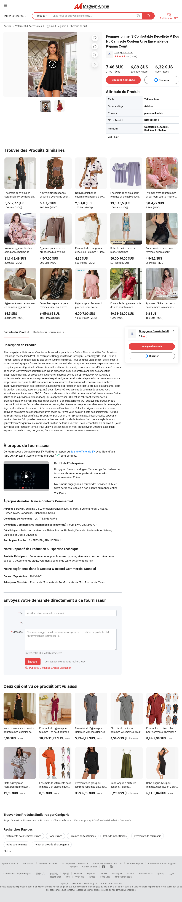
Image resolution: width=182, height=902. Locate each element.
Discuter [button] (164, 80)
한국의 (160, 873)
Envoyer (33, 662)
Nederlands (55, 876)
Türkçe (92, 876)
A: (22, 622)
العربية (171, 873)
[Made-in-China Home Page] (91, 6)
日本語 (66, 873)
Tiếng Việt (105, 876)
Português (117, 873)
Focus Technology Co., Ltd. (89, 883)
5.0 (143, 336)
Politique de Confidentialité (75, 863)
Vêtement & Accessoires (28, 26)
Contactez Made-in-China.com (107, 863)
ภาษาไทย (79, 876)
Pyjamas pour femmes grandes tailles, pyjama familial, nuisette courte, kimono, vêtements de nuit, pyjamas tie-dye (54, 250)
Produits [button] (40, 15)
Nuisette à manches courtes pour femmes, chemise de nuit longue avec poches (19, 731)
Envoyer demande (123, 80)
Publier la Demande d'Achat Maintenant (48, 667)
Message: (18, 632)
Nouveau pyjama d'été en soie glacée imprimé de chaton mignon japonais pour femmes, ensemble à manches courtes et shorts (19, 250)
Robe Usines (55, 836)
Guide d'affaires (89, 866)
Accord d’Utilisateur (48, 863)
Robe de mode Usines (115, 836)
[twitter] (111, 866)
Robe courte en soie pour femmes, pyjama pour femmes (159, 250)
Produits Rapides (135, 863)
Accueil (7, 26)
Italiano (130, 873)
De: (21, 613)
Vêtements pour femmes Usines (23, 836)
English (27, 873)
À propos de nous (9, 863)
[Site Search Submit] (148, 16)
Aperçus (73, 866)
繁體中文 (53, 873)
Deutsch (104, 873)
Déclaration (28, 863)
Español (91, 873)
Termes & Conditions (126, 889)
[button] (5, 6)
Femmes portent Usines (83, 836)
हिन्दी (68, 876)
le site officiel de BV (83, 451)
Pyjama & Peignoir (56, 26)
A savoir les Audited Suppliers (162, 863)
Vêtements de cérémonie (147, 836)
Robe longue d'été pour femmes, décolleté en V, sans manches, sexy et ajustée (161, 786)
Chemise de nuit (78, 26)
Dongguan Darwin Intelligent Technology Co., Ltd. (124, 52)
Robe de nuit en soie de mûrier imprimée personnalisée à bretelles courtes (123, 250)
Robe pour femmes (16, 844)
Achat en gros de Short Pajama (52, 844)
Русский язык (145, 873)
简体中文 (40, 873)
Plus (6, 851)
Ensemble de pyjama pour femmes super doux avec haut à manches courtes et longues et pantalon (54, 305)
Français (78, 873)
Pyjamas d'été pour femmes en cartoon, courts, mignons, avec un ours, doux (161, 195)
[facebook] (103, 866)
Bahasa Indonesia (123, 876)
